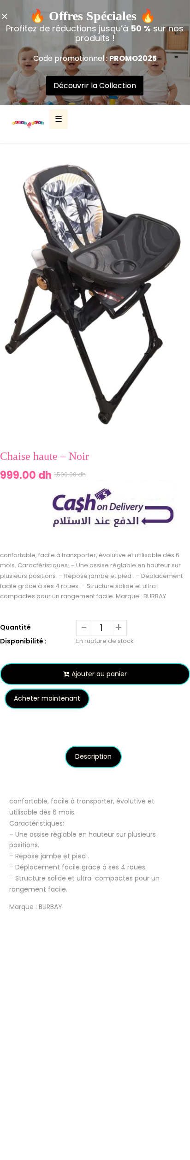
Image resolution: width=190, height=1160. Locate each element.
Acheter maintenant (47, 698)
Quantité (15, 627)
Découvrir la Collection (94, 85)
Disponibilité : (23, 641)
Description (93, 756)
